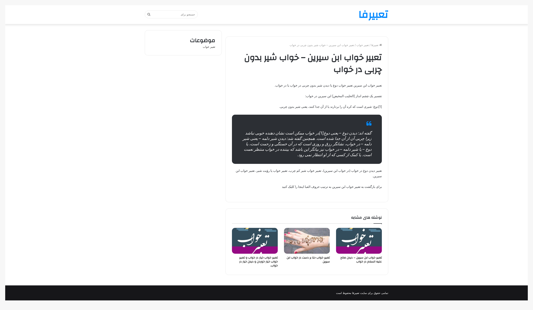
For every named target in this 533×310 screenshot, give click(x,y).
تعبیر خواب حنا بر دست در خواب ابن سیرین (308, 259)
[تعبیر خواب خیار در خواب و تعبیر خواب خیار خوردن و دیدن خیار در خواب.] (255, 241)
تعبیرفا (375, 45)
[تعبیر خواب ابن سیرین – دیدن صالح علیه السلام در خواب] (359, 241)
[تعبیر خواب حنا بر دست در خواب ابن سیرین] (307, 241)
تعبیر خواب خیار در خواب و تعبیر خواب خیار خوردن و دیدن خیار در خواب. (258, 261)
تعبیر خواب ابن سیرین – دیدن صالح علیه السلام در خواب (361, 259)
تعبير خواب (362, 45)
